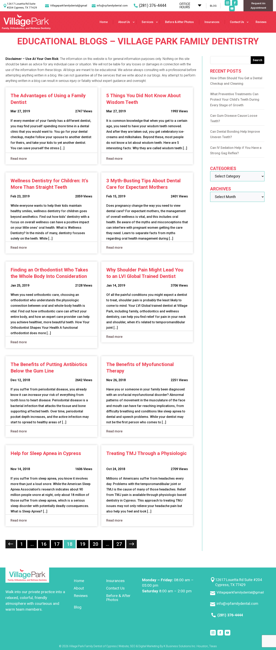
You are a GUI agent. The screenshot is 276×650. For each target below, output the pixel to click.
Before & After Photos (179, 22)
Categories (223, 168)
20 (95, 544)
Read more (19, 159)
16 (44, 544)
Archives (220, 188)
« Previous (10, 544)
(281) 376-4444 (152, 5)
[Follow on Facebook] (235, 3)
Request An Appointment (258, 5)
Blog (77, 607)
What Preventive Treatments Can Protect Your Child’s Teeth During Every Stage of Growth (234, 99)
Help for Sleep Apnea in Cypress (46, 453)
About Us (124, 22)
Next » (131, 544)
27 (119, 544)
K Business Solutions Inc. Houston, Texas (190, 646)
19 (82, 544)
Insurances (211, 22)
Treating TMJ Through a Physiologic (146, 453)
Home (104, 22)
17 (57, 544)
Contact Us (237, 22)
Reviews (261, 22)
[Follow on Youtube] (232, 8)
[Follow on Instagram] (227, 3)
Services (147, 22)
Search (257, 60)
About (79, 588)
